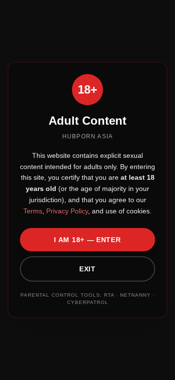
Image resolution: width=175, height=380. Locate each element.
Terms (32, 211)
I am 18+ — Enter (87, 240)
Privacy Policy (66, 211)
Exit (87, 269)
